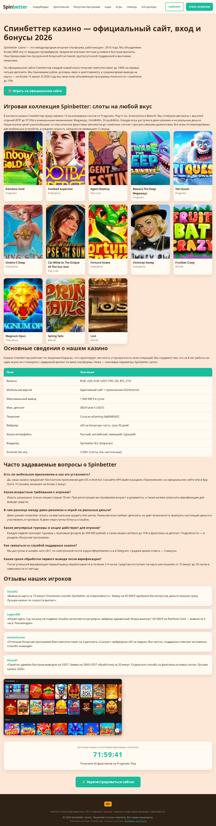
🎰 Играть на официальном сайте (35, 91)
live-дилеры (149, 6)
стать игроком (199, 6)
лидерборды (41, 6)
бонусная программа (87, 6)
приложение (61, 6)
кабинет (175, 6)
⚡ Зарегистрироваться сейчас (108, 782)
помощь (132, 6)
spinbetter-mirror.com (136, 820)
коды (108, 6)
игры (119, 6)
